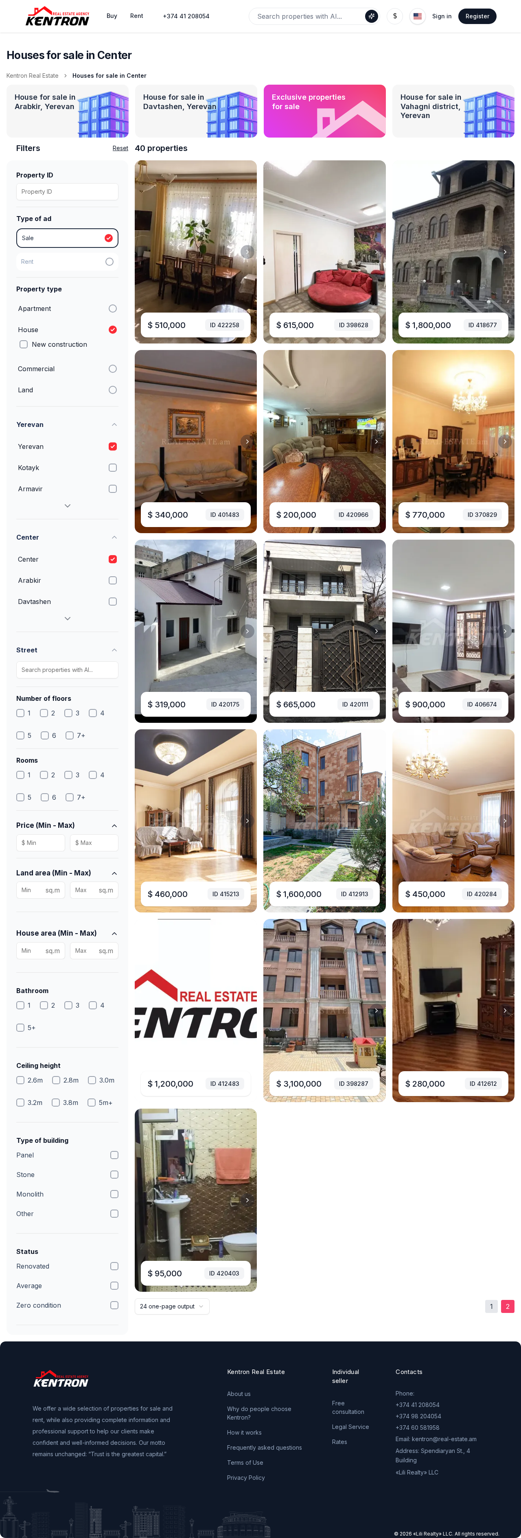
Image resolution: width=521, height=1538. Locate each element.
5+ (32, 1028)
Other (25, 1214)
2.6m (35, 1080)
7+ (81, 735)
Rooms (27, 760)
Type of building (42, 1140)
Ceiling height (38, 1065)
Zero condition (38, 1305)
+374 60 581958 (418, 1427)
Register (477, 16)
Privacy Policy (246, 1477)
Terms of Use (245, 1462)
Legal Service (350, 1426)
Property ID (34, 175)
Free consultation (348, 1407)
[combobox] (172, 1306)
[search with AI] (371, 16)
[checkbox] (24, 344)
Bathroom (32, 991)
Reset (120, 147)
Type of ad (33, 218)
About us (239, 1393)
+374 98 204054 (418, 1416)
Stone (25, 1174)
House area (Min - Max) (56, 933)
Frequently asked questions (264, 1447)
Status (27, 1251)
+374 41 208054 (186, 16)
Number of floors (43, 698)
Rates (339, 1441)
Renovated (32, 1266)
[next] (247, 252)
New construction (59, 344)
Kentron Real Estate (33, 75)
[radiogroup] (67, 249)
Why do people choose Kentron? (259, 1413)
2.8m (71, 1080)
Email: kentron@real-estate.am (436, 1438)
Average (29, 1286)
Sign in (442, 16)
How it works (244, 1432)
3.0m (106, 1080)
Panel (25, 1155)
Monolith (30, 1194)
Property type (39, 289)
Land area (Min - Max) (53, 873)
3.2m (35, 1102)
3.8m (70, 1102)
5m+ (106, 1102)
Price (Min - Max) (45, 825)
